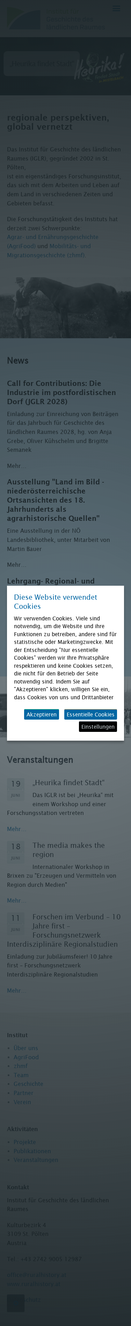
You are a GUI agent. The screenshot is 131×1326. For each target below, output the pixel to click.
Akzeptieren (42, 714)
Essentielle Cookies (91, 714)
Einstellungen (98, 726)
